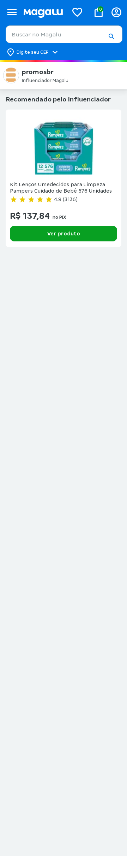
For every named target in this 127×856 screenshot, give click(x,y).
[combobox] (64, 34)
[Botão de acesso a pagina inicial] (43, 12)
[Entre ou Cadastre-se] (116, 12)
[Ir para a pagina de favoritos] (77, 12)
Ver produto (63, 233)
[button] (111, 36)
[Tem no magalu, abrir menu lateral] (12, 12)
